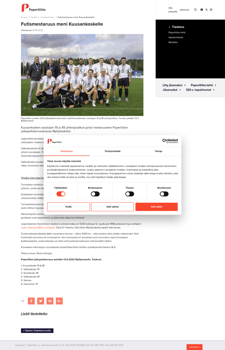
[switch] (95, 194)
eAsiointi (184, 9)
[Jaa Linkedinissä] (50, 301)
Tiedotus (35, 17)
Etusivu (24, 17)
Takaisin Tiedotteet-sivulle (38, 330)
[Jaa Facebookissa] (31, 301)
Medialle (173, 42)
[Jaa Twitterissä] (40, 301)
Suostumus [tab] (66, 151)
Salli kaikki (156, 206)
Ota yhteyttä (173, 9)
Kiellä (68, 206)
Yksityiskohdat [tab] (112, 151)
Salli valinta (112, 206)
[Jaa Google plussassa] (59, 301)
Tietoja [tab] (158, 151)
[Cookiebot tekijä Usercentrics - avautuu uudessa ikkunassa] (164, 141)
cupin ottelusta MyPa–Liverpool (38, 227)
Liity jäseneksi (172, 85)
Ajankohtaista (48, 17)
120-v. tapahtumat (198, 90)
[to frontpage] (82, 7)
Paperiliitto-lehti (177, 32)
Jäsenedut (170, 90)
